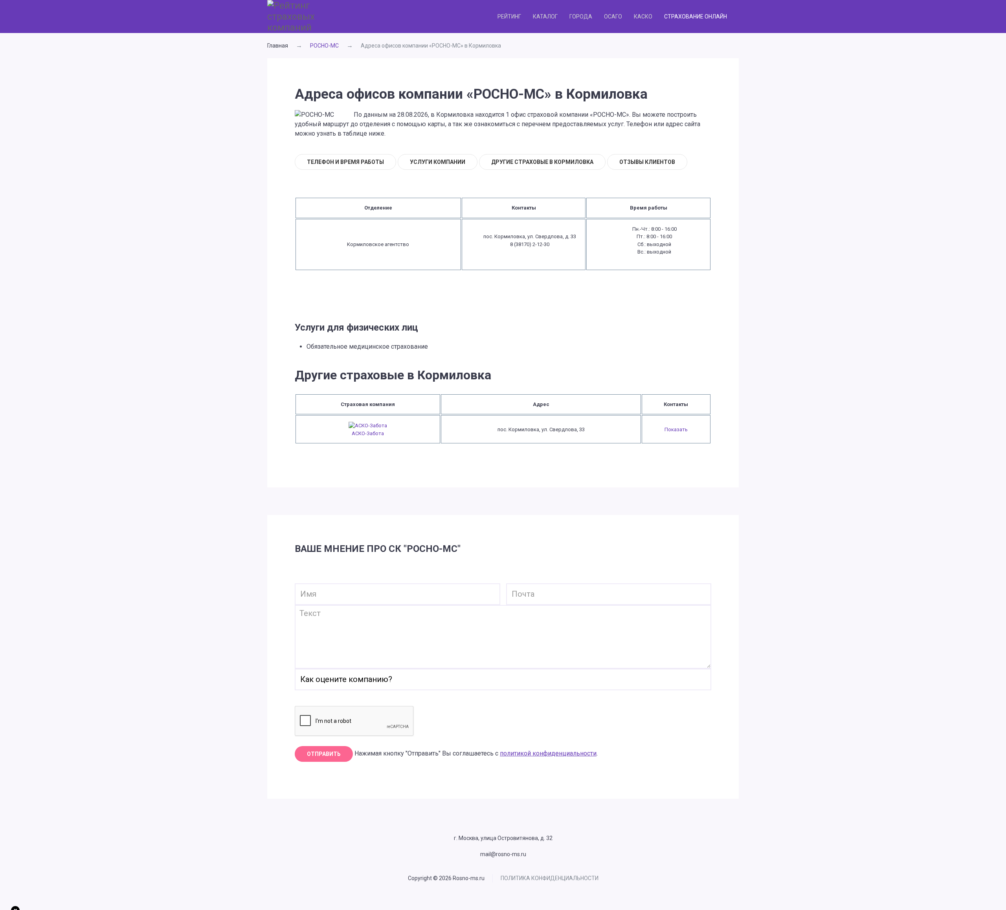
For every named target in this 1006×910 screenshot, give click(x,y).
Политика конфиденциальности (549, 878)
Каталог (545, 16)
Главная (277, 45)
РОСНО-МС (324, 45)
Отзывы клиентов (647, 162)
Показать (676, 429)
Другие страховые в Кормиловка (542, 162)
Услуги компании (437, 162)
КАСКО (643, 16)
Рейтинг (509, 16)
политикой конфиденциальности (548, 753)
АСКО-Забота (368, 433)
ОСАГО (613, 16)
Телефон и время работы (345, 162)
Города (580, 16)
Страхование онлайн (695, 16)
